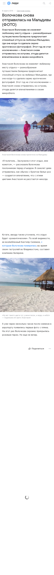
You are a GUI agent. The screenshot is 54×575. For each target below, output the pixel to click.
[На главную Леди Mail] (14, 3)
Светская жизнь (23, 11)
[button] (27, 125)
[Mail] (8, 3)
